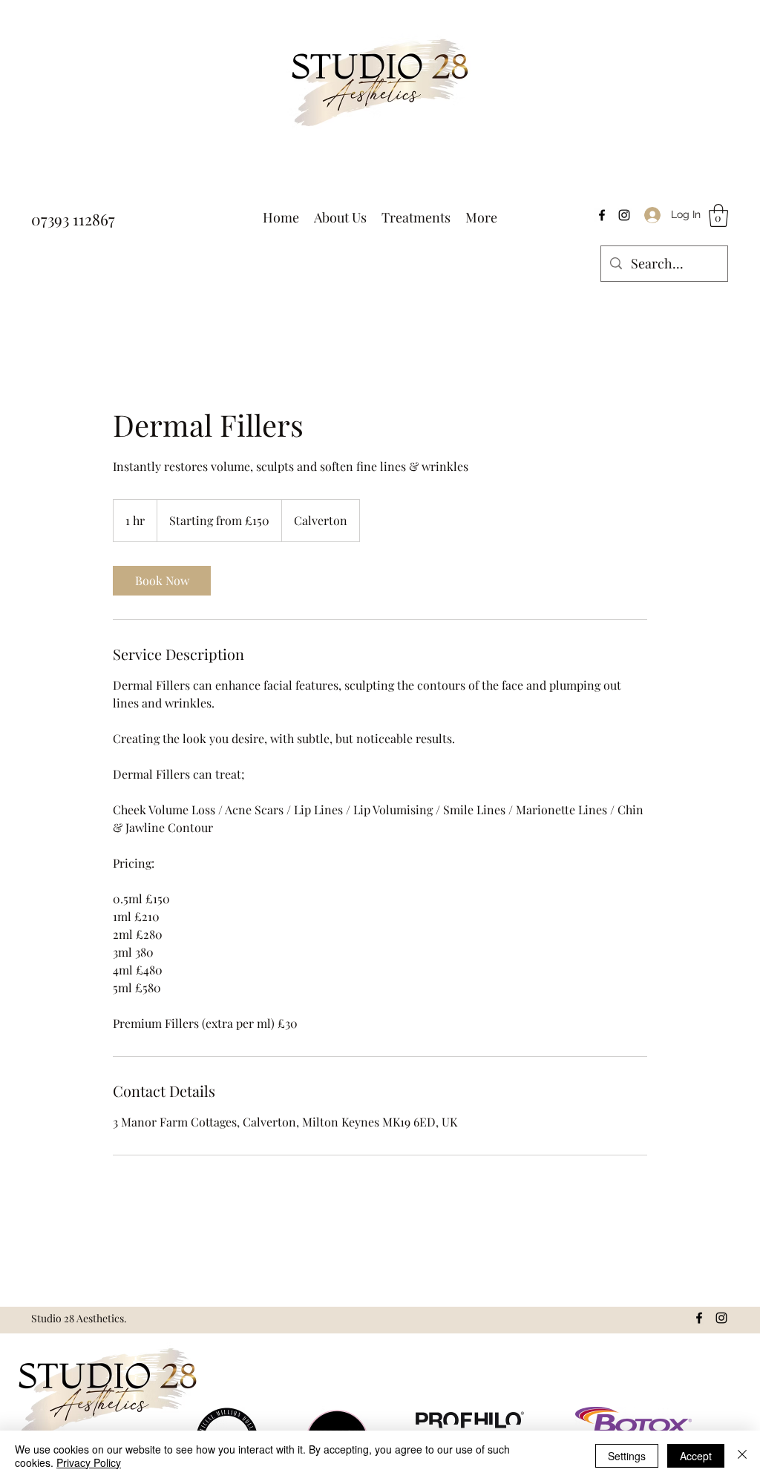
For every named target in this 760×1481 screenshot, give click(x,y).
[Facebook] (601, 215)
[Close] (742, 1455)
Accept (696, 1455)
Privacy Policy (88, 1462)
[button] (718, 215)
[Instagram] (624, 215)
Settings (627, 1455)
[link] (162, 581)
